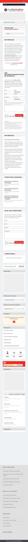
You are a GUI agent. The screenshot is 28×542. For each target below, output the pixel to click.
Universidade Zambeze (11, 29)
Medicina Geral (7, 404)
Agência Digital (6, 517)
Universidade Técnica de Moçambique (11, 501)
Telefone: (16, 93)
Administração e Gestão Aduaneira (11, 410)
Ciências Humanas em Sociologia (11, 189)
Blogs (23, 394)
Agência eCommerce (8, 333)
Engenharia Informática (9, 422)
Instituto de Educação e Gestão (9, 507)
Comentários (17, 394)
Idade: (15, 90)
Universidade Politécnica (8, 484)
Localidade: (6, 97)
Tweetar (8, 33)
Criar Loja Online (6, 523)
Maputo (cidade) (9, 184)
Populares (6, 394)
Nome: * (6, 220)
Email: (5, 93)
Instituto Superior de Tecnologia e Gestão (11, 498)
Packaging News (7, 339)
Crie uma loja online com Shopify (10, 336)
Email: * (6, 224)
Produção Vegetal (7, 417)
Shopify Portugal (7, 342)
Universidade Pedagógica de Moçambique (11, 481)
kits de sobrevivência (7, 525)
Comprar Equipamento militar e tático (11, 345)
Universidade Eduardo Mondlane (9, 495)
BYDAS (20, 541)
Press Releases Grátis (8, 330)
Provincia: (16, 97)
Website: (6, 227)
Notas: (5, 101)
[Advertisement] (13, 282)
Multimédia (6, 397)
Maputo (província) (9, 200)
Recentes (11, 394)
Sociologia (8, 28)
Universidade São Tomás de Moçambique (11, 471)
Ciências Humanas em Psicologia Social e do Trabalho (11, 197)
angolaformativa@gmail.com (10, 55)
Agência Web (16, 541)
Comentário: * (7, 231)
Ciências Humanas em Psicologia (11, 181)
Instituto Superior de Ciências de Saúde (11, 478)
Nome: (5, 90)
